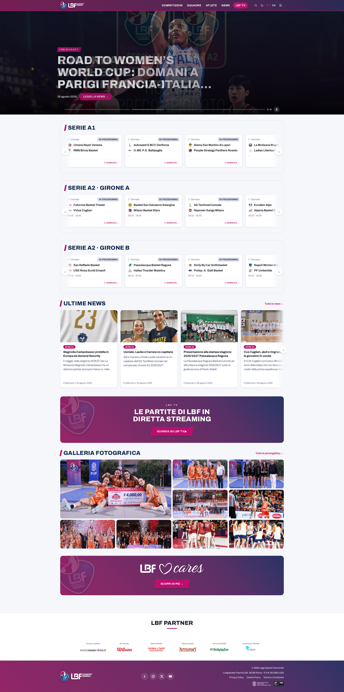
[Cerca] (256, 5)
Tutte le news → (274, 303)
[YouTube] (170, 676)
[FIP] (262, 683)
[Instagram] (153, 676)
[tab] (80, 109)
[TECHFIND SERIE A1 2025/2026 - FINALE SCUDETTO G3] (200, 504)
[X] (161, 676)
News (225, 5)
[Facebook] (144, 676)
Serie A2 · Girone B (99, 248)
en (274, 5)
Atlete (211, 5)
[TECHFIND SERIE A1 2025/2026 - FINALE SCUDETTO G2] (200, 534)
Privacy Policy (236, 677)
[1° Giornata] (93, 151)
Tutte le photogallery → (269, 453)
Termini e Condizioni (273, 677)
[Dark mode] (262, 5)
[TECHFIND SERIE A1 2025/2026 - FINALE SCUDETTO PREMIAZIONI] (87, 534)
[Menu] (280, 5)
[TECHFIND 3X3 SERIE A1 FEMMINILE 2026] (115, 489)
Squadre (194, 5)
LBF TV (240, 5)
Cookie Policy (254, 677)
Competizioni (172, 5)
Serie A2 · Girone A (99, 188)
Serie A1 (81, 128)
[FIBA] (279, 683)
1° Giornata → (111, 163)
